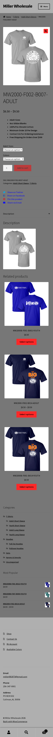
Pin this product (14, 199)
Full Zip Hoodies (16, 544)
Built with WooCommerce (15, 721)
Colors (6, 155)
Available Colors (14, 649)
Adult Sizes (8, 146)
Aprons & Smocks (13, 557)
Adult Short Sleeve (28, 17)
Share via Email (14, 202)
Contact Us (12, 639)
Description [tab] (8, 213)
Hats (8, 553)
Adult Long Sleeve (16, 530)
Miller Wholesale (17, 6)
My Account (12, 644)
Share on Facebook (16, 195)
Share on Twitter (15, 192)
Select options (27, 341)
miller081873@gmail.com (15, 676)
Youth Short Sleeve (17, 525)
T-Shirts (16, 17)
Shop (9, 633)
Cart (40, 730)
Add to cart (22, 168)
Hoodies (9, 539)
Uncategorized (12, 562)
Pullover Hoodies (16, 548)
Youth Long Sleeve (17, 534)
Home (8, 17)
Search (26, 732)
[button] (46, 31)
